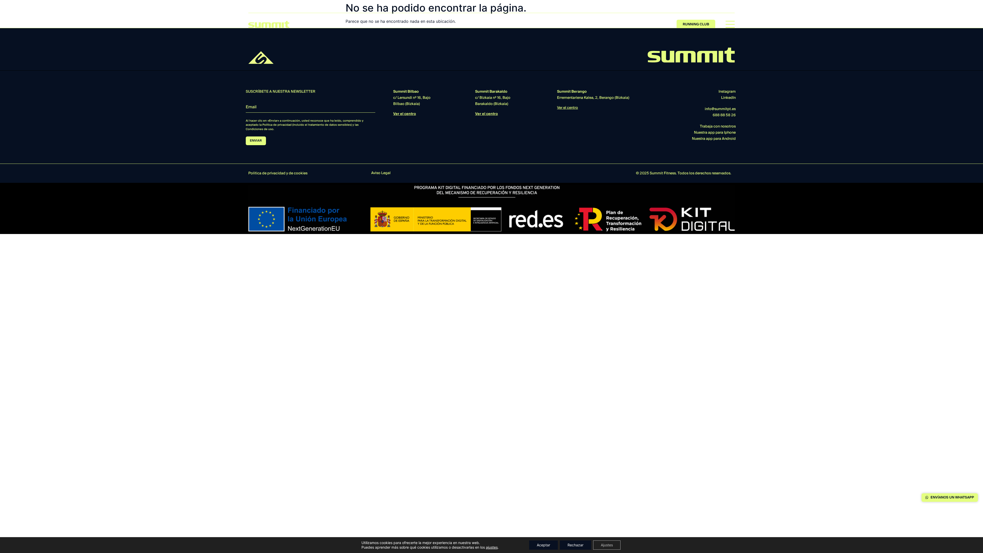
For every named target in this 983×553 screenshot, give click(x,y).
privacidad (276, 173)
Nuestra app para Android (714, 139)
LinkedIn (728, 98)
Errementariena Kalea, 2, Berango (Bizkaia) (593, 95)
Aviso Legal (381, 173)
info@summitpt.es (720, 109)
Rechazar (575, 545)
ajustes (492, 547)
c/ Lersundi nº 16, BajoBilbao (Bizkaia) (412, 98)
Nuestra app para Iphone (715, 133)
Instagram (727, 92)
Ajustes (607, 545)
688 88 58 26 (724, 115)
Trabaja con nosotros (718, 126)
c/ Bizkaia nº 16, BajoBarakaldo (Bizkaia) (492, 98)
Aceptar (543, 545)
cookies (300, 173)
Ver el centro (404, 114)
